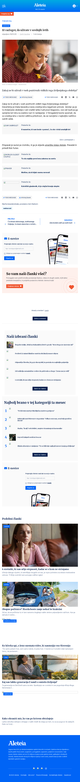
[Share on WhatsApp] (77, 97)
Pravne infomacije (42, 775)
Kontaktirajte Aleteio (55, 775)
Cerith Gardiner (25, 34)
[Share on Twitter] (69, 97)
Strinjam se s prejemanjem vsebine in (18, 253)
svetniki (6, 526)
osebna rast (7, 208)
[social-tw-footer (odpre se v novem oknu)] (42, 768)
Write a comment (40, 319)
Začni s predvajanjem (66, 140)
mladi (6, 657)
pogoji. (28, 253)
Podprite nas (5, 14)
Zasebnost (67, 775)
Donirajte (24, 775)
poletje (6, 584)
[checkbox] (4, 253)
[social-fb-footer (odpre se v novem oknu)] (38, 768)
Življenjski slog (6, 21)
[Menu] (17, 6)
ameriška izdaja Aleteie (55, 145)
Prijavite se (9, 258)
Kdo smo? (31, 775)
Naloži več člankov (40, 389)
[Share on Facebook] (62, 97)
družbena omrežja (10, 621)
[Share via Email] (73, 97)
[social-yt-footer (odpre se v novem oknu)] (34, 768)
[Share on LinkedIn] (66, 97)
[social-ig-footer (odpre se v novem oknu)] (46, 768)
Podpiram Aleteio (13, 286)
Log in (47, 310)
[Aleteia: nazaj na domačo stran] (40, 5)
